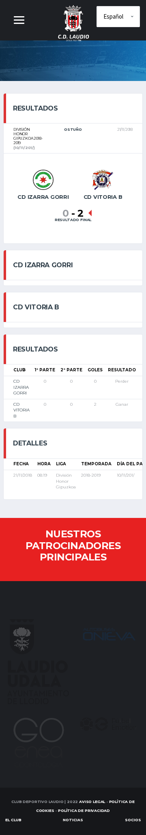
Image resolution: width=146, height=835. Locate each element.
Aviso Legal (92, 801)
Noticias (73, 820)
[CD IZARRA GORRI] (43, 179)
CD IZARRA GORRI (21, 387)
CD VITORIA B (21, 410)
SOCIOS (133, 820)
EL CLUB (13, 820)
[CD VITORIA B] (103, 179)
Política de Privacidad (84, 810)
